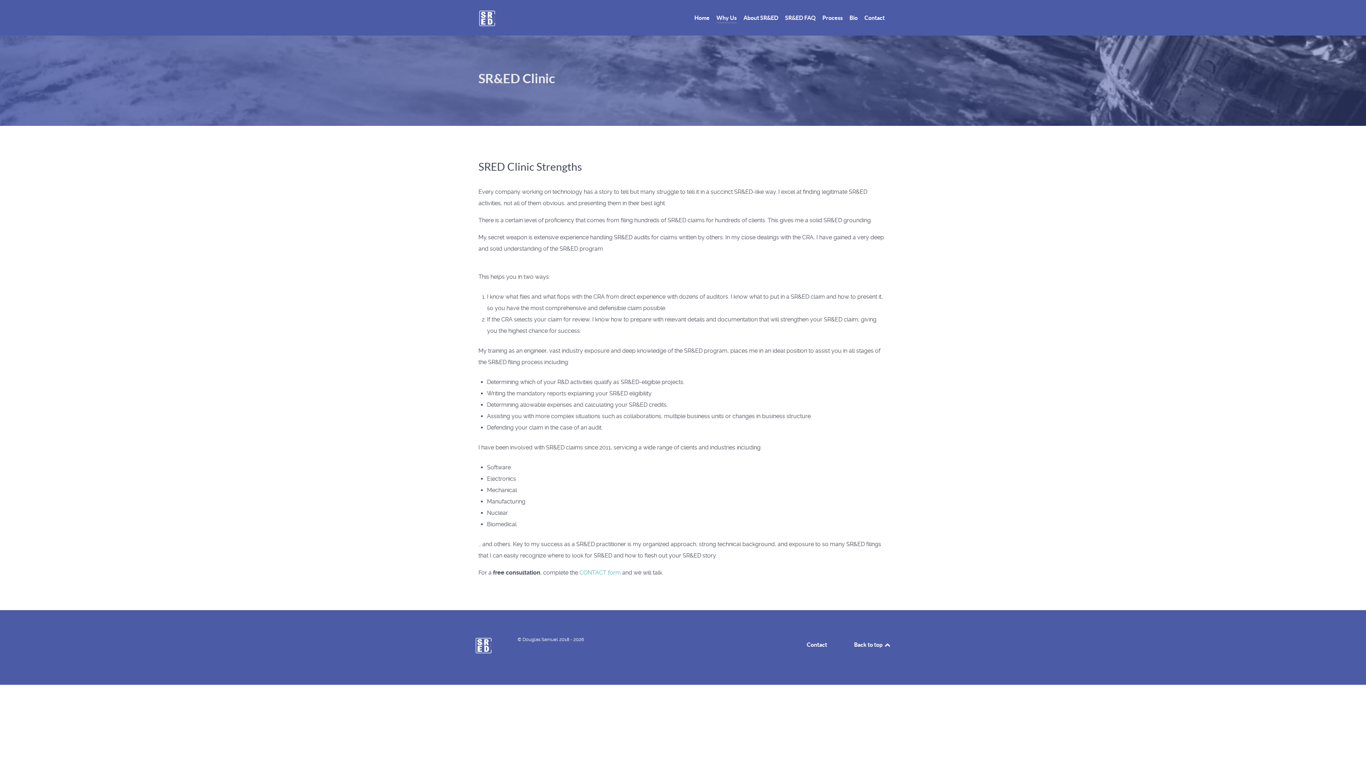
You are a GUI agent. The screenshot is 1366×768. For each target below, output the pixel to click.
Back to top (869, 644)
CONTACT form (600, 572)
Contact (817, 644)
